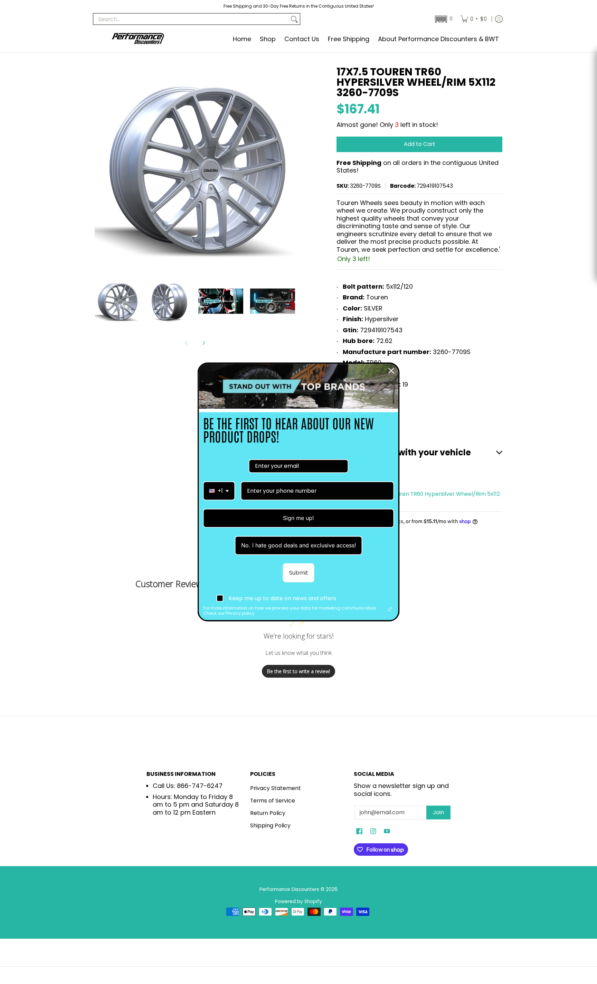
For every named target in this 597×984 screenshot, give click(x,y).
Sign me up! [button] (298, 517)
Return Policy (267, 813)
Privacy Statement (275, 788)
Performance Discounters (289, 889)
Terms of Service (272, 801)
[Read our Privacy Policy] (390, 609)
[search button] (294, 19)
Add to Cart (419, 144)
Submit (298, 573)
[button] (443, 19)
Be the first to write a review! (298, 671)
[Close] (391, 370)
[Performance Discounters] (138, 39)
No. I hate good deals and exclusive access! (298, 545)
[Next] (203, 343)
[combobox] (219, 490)
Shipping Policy (270, 825)
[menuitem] (473, 19)
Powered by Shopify (298, 901)
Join (438, 812)
